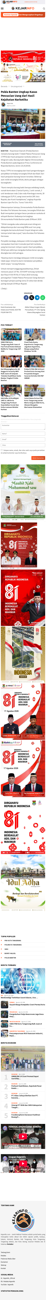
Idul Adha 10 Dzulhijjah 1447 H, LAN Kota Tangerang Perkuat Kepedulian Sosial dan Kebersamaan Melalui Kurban (10, 404)
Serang (12, 1002)
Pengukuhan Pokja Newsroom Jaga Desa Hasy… (26, 1015)
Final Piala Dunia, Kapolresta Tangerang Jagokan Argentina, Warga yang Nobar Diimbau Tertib (33, 346)
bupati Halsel (10, 953)
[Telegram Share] (37, 297)
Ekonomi (14, 1074)
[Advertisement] (23, 35)
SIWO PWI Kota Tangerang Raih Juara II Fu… (25, 1025)
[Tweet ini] (31, 297)
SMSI (6, 949)
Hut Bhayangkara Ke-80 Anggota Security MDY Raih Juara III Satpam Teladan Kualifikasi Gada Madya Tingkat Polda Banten (11, 374)
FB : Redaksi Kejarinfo (8, 1281)
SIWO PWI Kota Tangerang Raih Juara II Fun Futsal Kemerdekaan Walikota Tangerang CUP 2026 (11, 346)
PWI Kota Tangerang (13, 940)
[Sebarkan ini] (26, 297)
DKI (2, 995)
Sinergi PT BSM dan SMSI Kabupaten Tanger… (26, 1106)
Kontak (3, 1268)
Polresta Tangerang (13, 945)
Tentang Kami (5, 1252)
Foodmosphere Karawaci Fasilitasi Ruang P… (25, 1116)
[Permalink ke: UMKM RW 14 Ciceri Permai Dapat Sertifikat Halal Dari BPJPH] (23, 1059)
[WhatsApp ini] (42, 297)
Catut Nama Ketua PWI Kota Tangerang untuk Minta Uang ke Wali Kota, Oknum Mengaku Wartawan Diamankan (34, 402)
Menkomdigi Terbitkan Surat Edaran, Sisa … (19, 998)
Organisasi (13, 1012)
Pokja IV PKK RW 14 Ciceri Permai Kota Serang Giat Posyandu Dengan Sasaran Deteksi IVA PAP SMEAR (34, 373)
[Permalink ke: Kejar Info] (3, 104)
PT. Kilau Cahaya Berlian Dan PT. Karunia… (24, 1096)
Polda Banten (10, 958)
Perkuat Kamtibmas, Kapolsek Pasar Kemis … (26, 1087)
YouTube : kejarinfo (7, 1285)
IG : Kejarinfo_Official (8, 1278)
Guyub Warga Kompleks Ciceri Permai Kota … (27, 1006)
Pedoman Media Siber (8, 1259)
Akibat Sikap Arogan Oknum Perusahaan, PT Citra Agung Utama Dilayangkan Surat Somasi (35, 309)
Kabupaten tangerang (17, 1031)
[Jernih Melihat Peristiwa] (23, 8)
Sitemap (3, 1265)
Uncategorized (14, 1021)
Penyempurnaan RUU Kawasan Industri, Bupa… (26, 1034)
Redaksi (10, 1244)
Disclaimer (4, 1262)
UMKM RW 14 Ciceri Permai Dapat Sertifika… (25, 1077)
